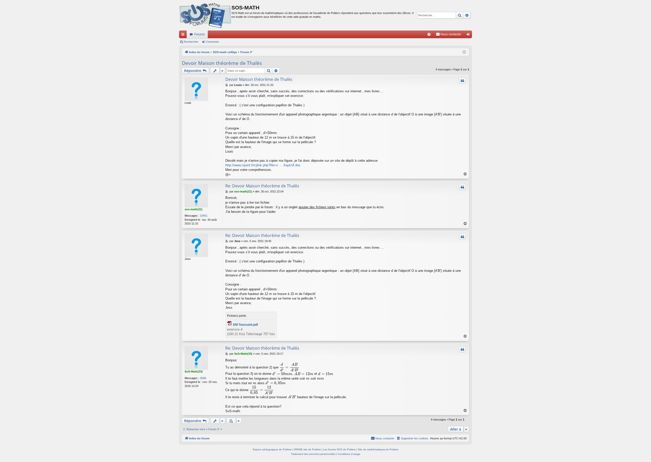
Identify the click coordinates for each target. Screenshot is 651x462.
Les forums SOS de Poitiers (339, 449)
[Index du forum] (205, 15)
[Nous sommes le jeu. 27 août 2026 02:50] (464, 52)
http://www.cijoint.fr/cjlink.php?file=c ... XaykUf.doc (263, 165)
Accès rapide (184, 35)
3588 (203, 378)
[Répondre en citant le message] (462, 81)
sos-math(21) (193, 209)
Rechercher (191, 41)
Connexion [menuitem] (469, 35)
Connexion (212, 41)
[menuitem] (429, 34)
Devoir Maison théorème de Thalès (222, 63)
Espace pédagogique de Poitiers (272, 449)
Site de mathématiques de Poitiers (378, 449)
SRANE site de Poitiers (307, 449)
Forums (199, 34)
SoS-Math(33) (194, 371)
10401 (204, 215)
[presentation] (289, 367)
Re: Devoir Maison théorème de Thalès (262, 185)
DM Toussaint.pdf (245, 324)
